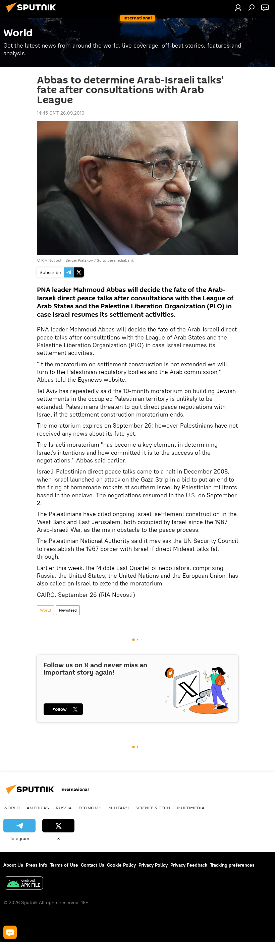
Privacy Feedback (188, 865)
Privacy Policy (153, 865)
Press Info (36, 865)
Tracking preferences (232, 865)
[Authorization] (238, 7)
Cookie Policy (121, 865)
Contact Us (92, 865)
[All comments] (10, 932)
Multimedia (191, 808)
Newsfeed (68, 610)
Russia (64, 808)
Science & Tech (152, 808)
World (45, 610)
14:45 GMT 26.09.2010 (61, 113)
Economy (90, 808)
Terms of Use (64, 865)
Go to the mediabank (115, 260)
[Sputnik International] (32, 13)
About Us (13, 865)
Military (118, 808)
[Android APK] (24, 883)
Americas (37, 808)
